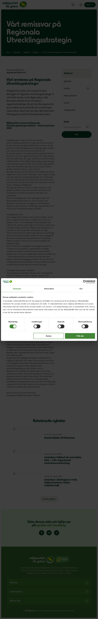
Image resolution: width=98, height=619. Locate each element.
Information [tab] (49, 289)
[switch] (37, 326)
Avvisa (48, 336)
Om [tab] (80, 289)
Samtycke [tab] (17, 289)
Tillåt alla (80, 336)
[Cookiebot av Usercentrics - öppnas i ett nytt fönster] (84, 281)
